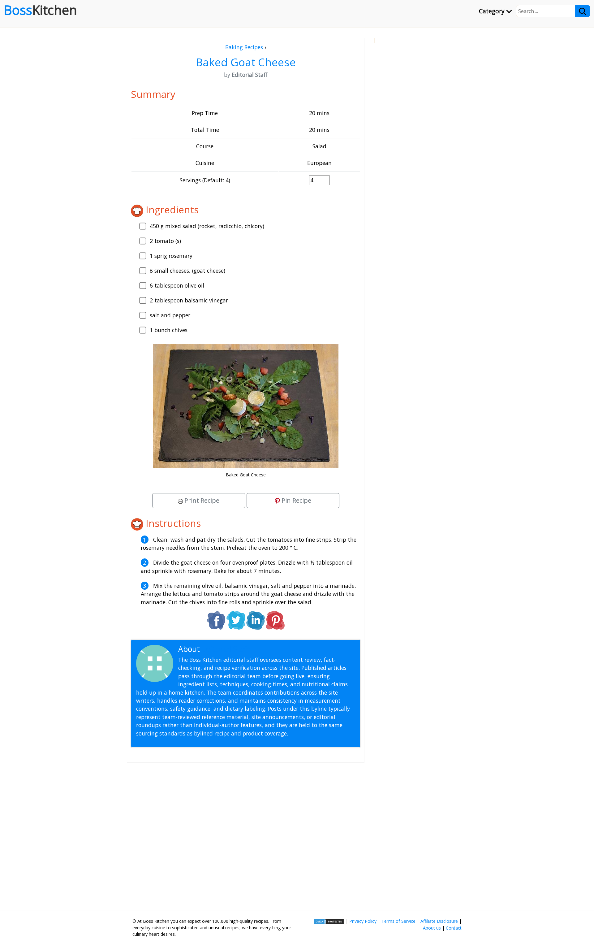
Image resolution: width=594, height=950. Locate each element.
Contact (454, 928)
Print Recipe (201, 500)
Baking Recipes (244, 47)
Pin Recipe (295, 500)
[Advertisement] (245, 834)
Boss (40, 10)
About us (432, 928)
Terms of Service (398, 921)
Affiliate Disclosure (439, 921)
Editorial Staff (226, 649)
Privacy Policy (363, 921)
